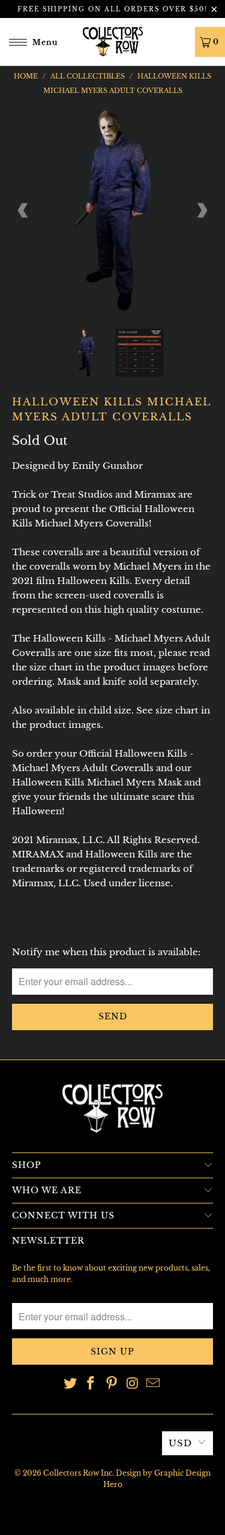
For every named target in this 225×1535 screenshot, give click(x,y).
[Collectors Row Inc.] (112, 41)
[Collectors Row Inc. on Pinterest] (112, 1384)
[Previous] (23, 210)
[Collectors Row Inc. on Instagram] (133, 1384)
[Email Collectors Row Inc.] (154, 1384)
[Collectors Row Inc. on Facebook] (91, 1384)
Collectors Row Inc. (78, 1472)
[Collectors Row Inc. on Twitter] (70, 1384)
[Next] (202, 210)
